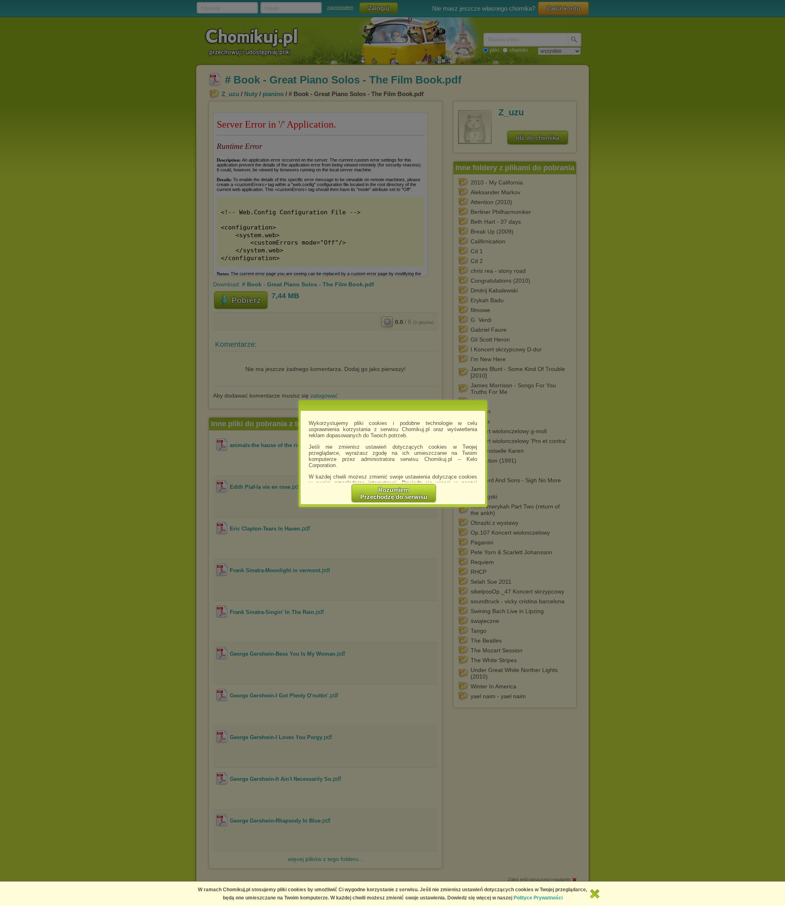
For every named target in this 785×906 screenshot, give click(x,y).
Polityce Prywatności (538, 898)
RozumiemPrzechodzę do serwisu (393, 493)
